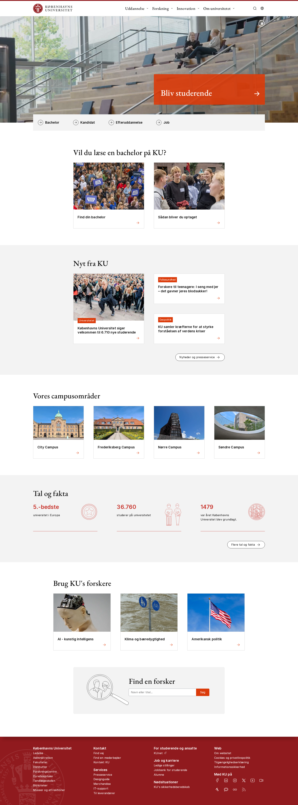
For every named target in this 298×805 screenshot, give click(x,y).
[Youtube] (253, 780)
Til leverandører (104, 793)
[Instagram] (235, 780)
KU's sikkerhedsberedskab (172, 787)
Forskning (160, 8)
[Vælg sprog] (262, 8)
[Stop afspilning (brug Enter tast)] (262, 23)
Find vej (98, 753)
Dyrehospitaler (43, 776)
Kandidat (87, 122)
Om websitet (222, 753)
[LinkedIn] (226, 780)
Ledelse (38, 753)
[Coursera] (235, 790)
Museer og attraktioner (49, 790)
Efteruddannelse (129, 122)
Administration (43, 757)
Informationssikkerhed (229, 767)
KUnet (158, 753)
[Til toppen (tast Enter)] (282, 761)
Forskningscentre (45, 771)
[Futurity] (217, 790)
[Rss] (244, 790)
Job (166, 122)
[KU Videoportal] (261, 780)
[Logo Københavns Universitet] (53, 8)
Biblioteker (40, 785)
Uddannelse (134, 8)
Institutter (40, 767)
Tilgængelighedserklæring (231, 762)
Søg (202, 692)
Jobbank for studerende (170, 770)
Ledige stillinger (164, 765)
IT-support (100, 788)
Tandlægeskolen (44, 780)
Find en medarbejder (107, 757)
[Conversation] (226, 790)
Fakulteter (40, 762)
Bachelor (52, 122)
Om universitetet (217, 8)
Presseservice (102, 774)
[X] (244, 780)
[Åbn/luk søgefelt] (255, 8)
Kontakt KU (101, 762)
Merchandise (102, 784)
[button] (200, 357)
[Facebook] (217, 780)
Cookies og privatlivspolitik (232, 757)
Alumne (159, 774)
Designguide (101, 779)
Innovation (186, 8)
